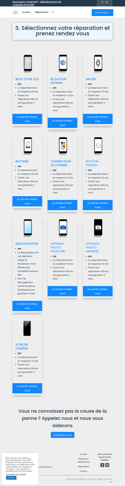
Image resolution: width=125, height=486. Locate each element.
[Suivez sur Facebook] (102, 2)
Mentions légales (96, 479)
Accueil (26, 12)
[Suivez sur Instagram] (106, 2)
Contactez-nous (62, 434)
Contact (102, 12)
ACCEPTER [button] (11, 478)
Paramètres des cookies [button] (16, 474)
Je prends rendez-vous (27, 119)
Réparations (41, 12)
